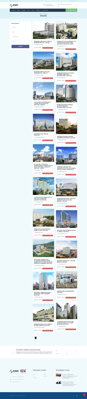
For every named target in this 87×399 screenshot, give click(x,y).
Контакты (38, 10)
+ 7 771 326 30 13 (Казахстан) (17, 379)
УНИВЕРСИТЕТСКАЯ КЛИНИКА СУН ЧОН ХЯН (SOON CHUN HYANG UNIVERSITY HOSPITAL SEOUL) (66, 43)
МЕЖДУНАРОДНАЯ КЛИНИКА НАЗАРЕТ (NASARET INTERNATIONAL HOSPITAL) (65, 106)
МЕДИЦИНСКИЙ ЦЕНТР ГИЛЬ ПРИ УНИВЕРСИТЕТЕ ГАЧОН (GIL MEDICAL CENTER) (66, 200)
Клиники (24, 10)
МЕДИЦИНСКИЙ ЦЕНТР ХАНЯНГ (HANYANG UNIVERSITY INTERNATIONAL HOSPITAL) (65, 74)
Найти (20, 46)
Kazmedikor (14, 395)
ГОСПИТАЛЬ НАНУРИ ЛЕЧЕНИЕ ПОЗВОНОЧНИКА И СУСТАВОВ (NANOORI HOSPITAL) (65, 323)
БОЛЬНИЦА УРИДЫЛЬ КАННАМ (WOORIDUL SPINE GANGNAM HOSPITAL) (42, 294)
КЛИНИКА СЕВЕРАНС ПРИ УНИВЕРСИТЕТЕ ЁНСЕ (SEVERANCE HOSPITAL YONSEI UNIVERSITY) (66, 168)
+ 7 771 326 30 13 (49, 4)
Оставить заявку (72, 10)
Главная (13, 10)
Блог (29, 10)
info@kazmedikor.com (50, 5)
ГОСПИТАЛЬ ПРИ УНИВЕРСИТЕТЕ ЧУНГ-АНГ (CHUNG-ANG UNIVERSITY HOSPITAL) (43, 199)
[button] (75, 5)
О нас (33, 10)
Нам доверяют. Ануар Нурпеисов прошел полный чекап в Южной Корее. (69, 384)
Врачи (18, 10)
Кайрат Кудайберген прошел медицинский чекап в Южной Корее (69, 377)
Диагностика (45, 10)
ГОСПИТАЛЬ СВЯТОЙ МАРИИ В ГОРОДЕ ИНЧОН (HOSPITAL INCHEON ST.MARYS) (42, 103)
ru (75, 1)
